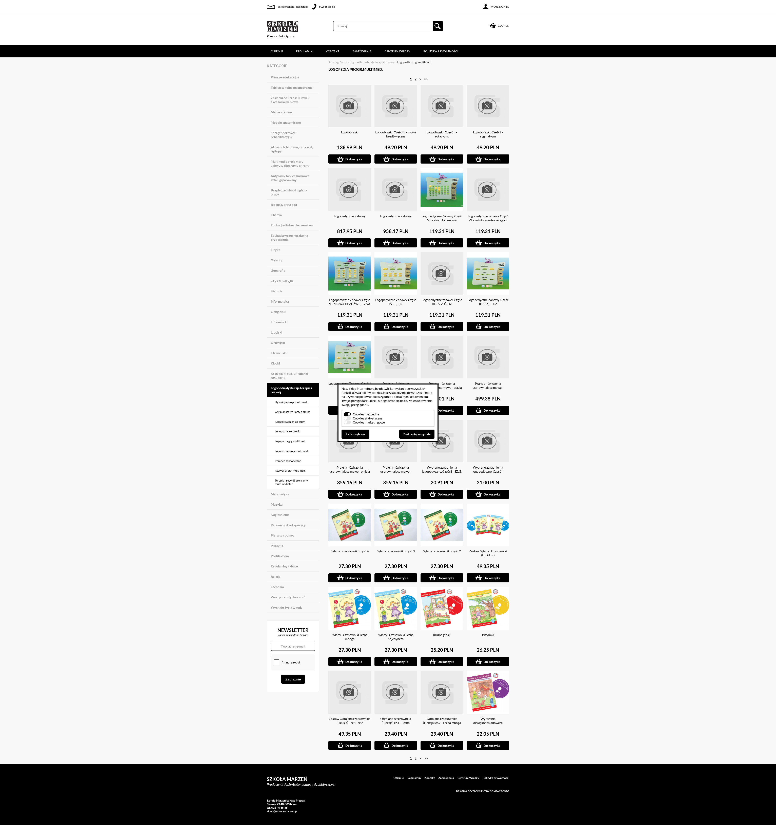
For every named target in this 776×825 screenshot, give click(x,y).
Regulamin (304, 51)
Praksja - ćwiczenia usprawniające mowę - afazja (442, 385)
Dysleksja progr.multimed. (291, 402)
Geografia (278, 270)
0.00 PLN (503, 25)
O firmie (277, 51)
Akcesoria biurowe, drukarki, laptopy (292, 149)
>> (426, 79)
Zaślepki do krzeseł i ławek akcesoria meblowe (290, 100)
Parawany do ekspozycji (288, 525)
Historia (276, 291)
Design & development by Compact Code (482, 791)
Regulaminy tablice (284, 566)
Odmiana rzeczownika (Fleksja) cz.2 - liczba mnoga (442, 721)
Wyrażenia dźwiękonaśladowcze (488, 721)
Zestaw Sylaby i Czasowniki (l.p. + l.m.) (488, 553)
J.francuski (279, 353)
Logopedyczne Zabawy (350, 216)
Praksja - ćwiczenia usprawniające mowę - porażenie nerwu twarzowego (395, 471)
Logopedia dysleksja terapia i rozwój (291, 390)
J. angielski (278, 312)
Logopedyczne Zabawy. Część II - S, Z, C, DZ (488, 302)
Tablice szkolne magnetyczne (292, 87)
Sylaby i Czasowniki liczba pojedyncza (395, 637)
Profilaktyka (280, 556)
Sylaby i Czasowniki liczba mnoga (349, 637)
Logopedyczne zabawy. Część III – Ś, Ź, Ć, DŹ (442, 302)
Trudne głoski (441, 635)
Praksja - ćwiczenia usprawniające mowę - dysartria (487, 387)
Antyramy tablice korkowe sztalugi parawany (290, 178)
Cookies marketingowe (369, 422)
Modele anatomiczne (286, 122)
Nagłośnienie (280, 515)
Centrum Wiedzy (397, 51)
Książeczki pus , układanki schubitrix (289, 375)
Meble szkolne (281, 112)
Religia (275, 576)
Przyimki (488, 635)
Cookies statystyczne (367, 418)
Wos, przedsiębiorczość (288, 597)
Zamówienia (361, 51)
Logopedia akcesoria (287, 431)
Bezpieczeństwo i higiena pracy (289, 192)
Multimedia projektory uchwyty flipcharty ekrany (290, 163)
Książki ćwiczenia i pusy (290, 421)
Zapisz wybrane (355, 434)
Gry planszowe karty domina (292, 411)
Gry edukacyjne (282, 281)
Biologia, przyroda (284, 204)
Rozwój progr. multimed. (290, 470)
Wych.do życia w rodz (287, 607)
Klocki (275, 363)
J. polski (276, 332)
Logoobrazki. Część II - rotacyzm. (441, 134)
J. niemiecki (279, 322)
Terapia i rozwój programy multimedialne (291, 482)
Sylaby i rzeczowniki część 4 (350, 551)
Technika (277, 587)
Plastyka (277, 545)
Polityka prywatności (440, 51)
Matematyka (280, 494)
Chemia (276, 215)
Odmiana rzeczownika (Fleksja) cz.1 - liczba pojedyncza (395, 723)
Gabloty (276, 260)
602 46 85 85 (327, 6)
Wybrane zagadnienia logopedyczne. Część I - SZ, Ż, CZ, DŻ (442, 471)
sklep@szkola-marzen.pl (293, 6)
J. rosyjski (278, 342)
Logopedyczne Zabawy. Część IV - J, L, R (395, 302)
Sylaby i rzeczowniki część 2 (442, 551)
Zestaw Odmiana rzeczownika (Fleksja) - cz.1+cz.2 (349, 721)
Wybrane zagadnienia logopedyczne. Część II (488, 469)
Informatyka (280, 301)
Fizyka (275, 250)
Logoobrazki (349, 132)
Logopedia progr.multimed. (292, 451)
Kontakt (332, 51)
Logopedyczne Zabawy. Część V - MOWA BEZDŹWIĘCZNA (349, 302)
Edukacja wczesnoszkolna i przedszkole (290, 237)
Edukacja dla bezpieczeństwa (292, 225)
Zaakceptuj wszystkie (416, 434)
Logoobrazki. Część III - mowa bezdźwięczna (395, 134)
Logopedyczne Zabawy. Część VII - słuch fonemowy (442, 218)
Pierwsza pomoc (282, 535)
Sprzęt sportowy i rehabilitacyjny (283, 135)
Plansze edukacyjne (285, 77)
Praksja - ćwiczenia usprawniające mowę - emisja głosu (349, 471)
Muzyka (277, 504)
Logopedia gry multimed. (290, 441)
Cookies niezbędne (366, 414)
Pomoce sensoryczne (288, 461)
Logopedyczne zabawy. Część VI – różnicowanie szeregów (488, 218)
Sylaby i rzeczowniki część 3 (396, 551)
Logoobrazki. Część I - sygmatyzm (488, 134)
